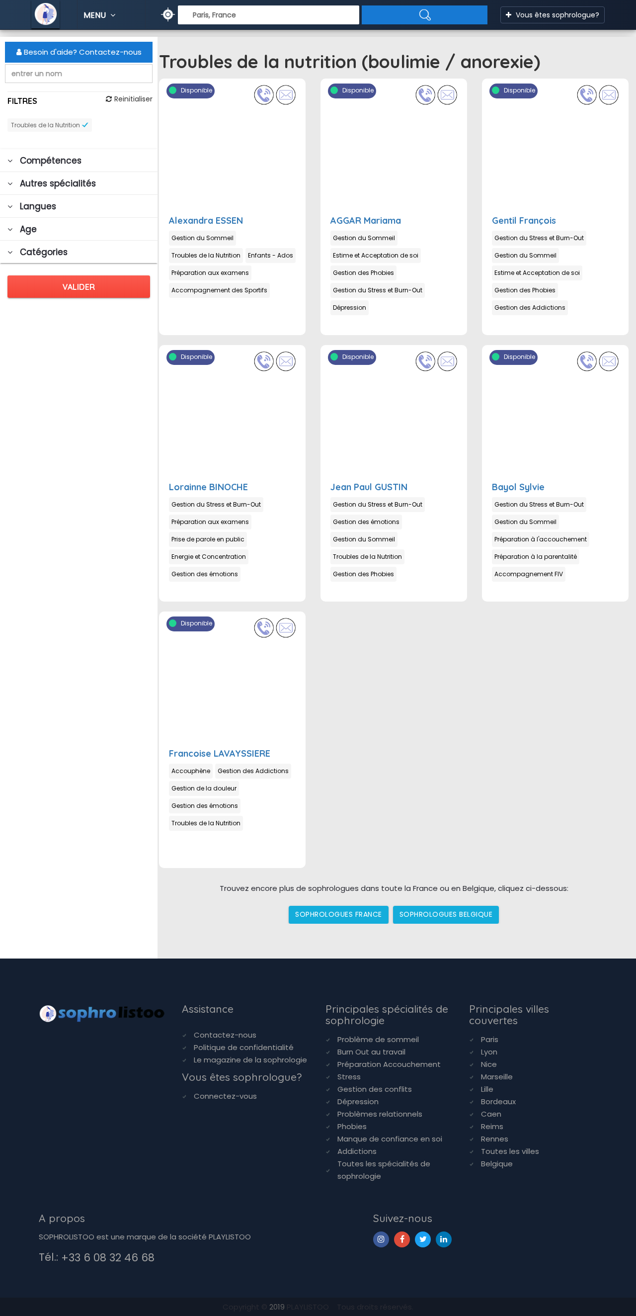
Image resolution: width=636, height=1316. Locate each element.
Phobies (352, 1126)
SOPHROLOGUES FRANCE (338, 914)
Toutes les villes (510, 1151)
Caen (491, 1114)
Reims (492, 1126)
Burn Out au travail (371, 1052)
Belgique (497, 1163)
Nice (489, 1064)
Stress (349, 1076)
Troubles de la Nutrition (45, 125)
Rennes (494, 1139)
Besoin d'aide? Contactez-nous (82, 52)
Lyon (489, 1052)
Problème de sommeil (378, 1039)
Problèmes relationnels (379, 1114)
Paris (489, 1039)
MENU (95, 15)
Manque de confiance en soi (389, 1139)
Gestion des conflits (374, 1089)
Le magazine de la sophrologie (250, 1059)
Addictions (357, 1151)
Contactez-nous (225, 1035)
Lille (487, 1089)
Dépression (358, 1101)
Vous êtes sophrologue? (556, 15)
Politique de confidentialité (244, 1047)
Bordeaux (498, 1101)
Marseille (497, 1076)
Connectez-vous (225, 1096)
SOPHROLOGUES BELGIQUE (446, 914)
